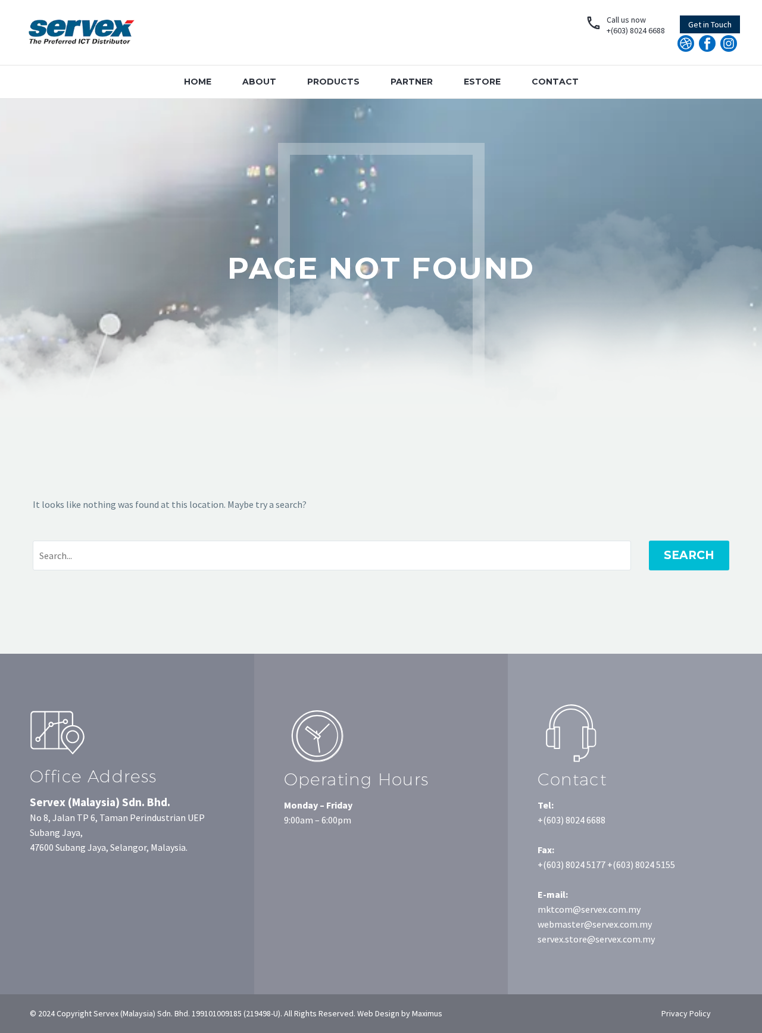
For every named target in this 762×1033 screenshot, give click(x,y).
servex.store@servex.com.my (596, 939)
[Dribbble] (685, 43)
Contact (555, 81)
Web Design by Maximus (398, 1013)
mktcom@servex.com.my (589, 909)
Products (333, 81)
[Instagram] (728, 43)
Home (197, 81)
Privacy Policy (686, 1013)
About (259, 81)
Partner (412, 81)
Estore (482, 81)
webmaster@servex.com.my (595, 924)
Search (689, 555)
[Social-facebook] (707, 43)
